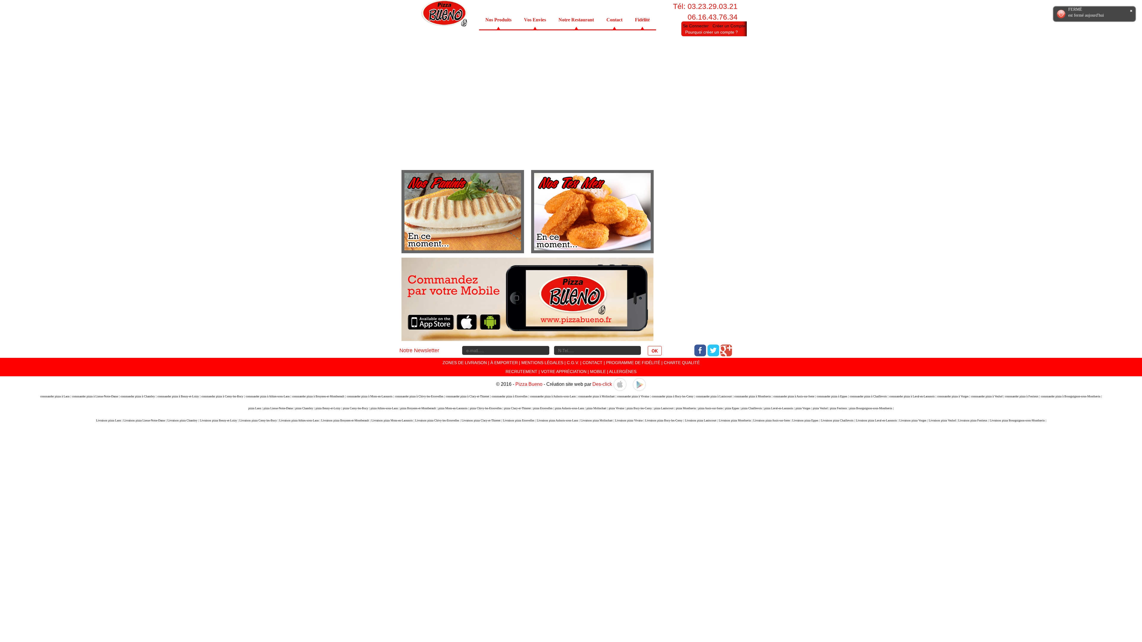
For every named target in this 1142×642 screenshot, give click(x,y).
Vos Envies (535, 19)
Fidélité (642, 19)
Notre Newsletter (419, 350)
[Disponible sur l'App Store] (620, 384)
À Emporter (504, 362)
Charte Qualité (682, 362)
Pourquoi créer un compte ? (711, 32)
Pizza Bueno (528, 384)
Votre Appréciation (563, 371)
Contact (614, 19)
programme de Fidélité (633, 362)
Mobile (598, 371)
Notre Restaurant (576, 19)
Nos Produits (498, 19)
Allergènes (622, 371)
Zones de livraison (465, 362)
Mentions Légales (542, 362)
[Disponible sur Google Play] (639, 384)
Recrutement (521, 371)
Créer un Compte (729, 25)
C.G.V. (573, 362)
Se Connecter (696, 25)
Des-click (602, 384)
